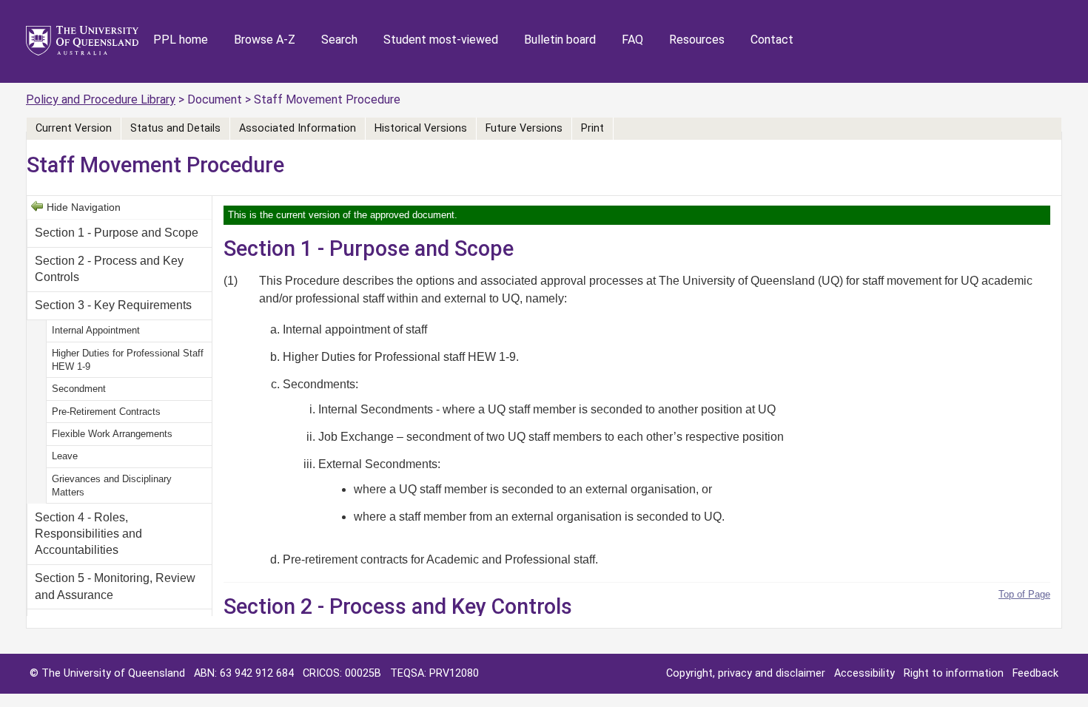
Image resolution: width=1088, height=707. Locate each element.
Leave (65, 455)
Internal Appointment (96, 330)
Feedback (1035, 673)
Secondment (79, 388)
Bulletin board (560, 40)
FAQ (632, 40)
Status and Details (175, 128)
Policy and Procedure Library (100, 99)
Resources (697, 40)
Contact (771, 40)
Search (339, 40)
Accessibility (864, 673)
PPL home (180, 40)
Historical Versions (421, 128)
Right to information (954, 673)
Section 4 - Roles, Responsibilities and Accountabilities (88, 534)
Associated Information (297, 128)
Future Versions (524, 128)
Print (592, 128)
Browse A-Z (264, 40)
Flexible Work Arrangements (112, 433)
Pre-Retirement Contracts (106, 411)
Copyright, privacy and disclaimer (745, 673)
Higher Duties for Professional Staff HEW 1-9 (128, 360)
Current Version (74, 128)
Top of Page (1024, 594)
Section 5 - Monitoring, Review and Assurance (115, 586)
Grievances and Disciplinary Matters (112, 485)
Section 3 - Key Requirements (113, 305)
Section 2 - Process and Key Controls (109, 268)
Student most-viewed (440, 40)
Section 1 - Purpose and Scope (116, 232)
